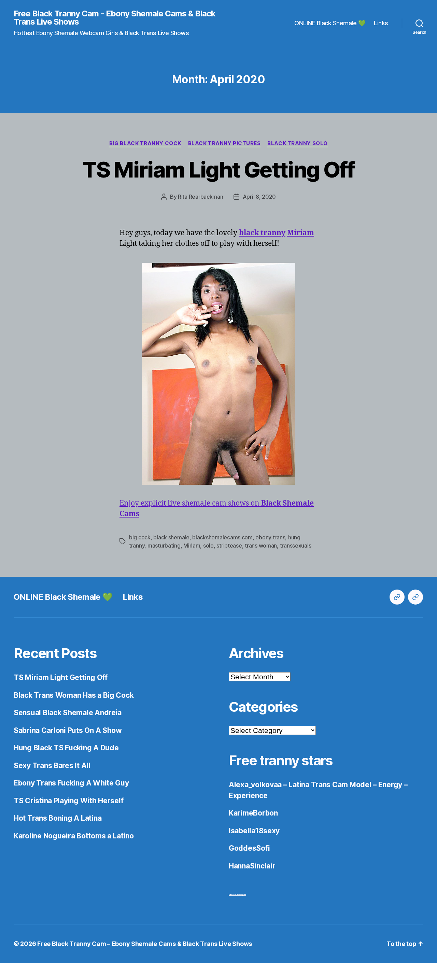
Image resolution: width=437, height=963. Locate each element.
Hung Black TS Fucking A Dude (66, 748)
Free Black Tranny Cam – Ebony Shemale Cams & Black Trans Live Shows (144, 943)
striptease (229, 545)
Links (381, 23)
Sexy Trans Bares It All (52, 765)
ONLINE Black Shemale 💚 (329, 23)
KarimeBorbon (253, 813)
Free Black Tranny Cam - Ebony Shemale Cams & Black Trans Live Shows (114, 18)
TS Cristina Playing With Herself (68, 800)
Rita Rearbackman (200, 196)
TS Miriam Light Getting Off (218, 169)
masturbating (164, 545)
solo (208, 545)
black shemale (171, 537)
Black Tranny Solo (297, 143)
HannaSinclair (252, 866)
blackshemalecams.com (222, 537)
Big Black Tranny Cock (145, 143)
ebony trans (270, 537)
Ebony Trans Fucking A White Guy (71, 783)
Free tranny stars (281, 760)
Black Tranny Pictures (224, 143)
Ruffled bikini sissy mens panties (237, 894)
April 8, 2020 (259, 196)
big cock (140, 537)
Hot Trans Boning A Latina (57, 818)
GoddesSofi (249, 848)
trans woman (261, 545)
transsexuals (295, 545)
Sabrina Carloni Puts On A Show (68, 730)
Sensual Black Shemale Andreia (68, 712)
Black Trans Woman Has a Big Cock (73, 695)
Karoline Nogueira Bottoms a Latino (74, 836)
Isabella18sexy (254, 830)
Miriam (191, 545)
